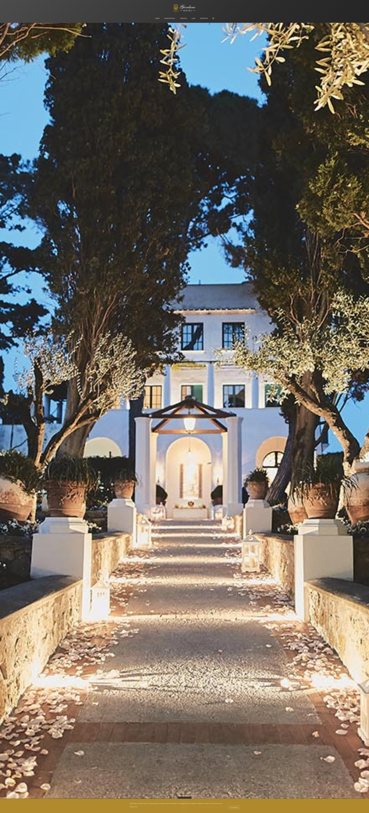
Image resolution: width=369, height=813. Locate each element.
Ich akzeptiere (234, 807)
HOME (157, 18)
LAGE (193, 18)
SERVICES (183, 18)
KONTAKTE (204, 18)
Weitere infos (134, 807)
